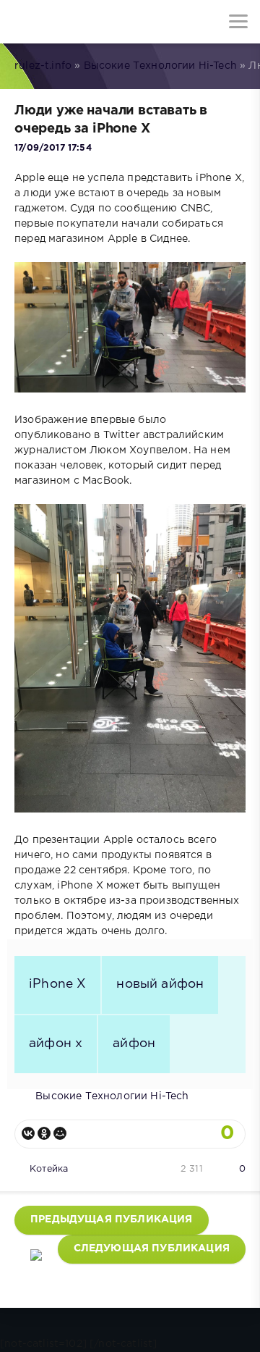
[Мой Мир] (59, 1133)
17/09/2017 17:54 (53, 148)
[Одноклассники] (44, 1133)
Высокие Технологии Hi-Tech (160, 66)
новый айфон (160, 984)
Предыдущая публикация (111, 1219)
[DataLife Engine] (21, 21)
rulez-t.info (43, 66)
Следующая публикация (152, 1248)
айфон (134, 1043)
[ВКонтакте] (28, 1133)
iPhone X (57, 984)
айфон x (55, 1043)
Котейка (49, 1169)
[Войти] (65, 21)
